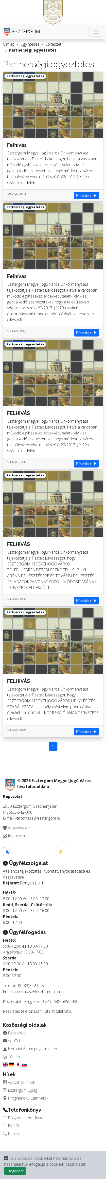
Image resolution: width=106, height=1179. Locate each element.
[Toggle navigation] (96, 32)
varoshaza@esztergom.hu (37, 991)
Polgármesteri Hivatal (26, 1118)
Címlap (9, 44)
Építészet (53, 44)
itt (53, 1011)
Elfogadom (15, 1171)
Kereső (13, 1133)
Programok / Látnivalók (27, 1098)
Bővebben (84, 195)
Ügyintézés (29, 44)
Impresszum (18, 836)
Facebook (16, 1033)
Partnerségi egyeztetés (32, 50)
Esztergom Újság (22, 1090)
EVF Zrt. (14, 1125)
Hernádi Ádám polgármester (32, 1048)
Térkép (13, 1056)
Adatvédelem (19, 828)
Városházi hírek (21, 1082)
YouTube (15, 1041)
